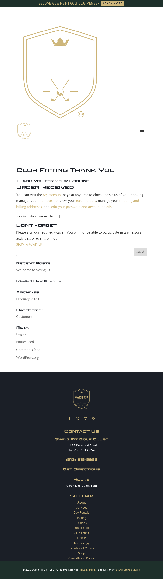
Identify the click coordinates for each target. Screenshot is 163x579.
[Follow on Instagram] (85, 419)
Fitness (81, 538)
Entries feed (25, 342)
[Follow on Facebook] (69, 419)
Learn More (112, 3)
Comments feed (28, 350)
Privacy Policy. (88, 570)
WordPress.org (27, 358)
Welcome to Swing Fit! (33, 270)
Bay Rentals (81, 512)
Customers (24, 317)
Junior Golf (81, 528)
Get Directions (81, 469)
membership (48, 201)
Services (81, 507)
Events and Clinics (81, 548)
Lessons (81, 523)
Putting (81, 518)
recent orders (86, 201)
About (81, 502)
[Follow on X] (77, 419)
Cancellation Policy (81, 558)
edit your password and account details (81, 207)
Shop (81, 553)
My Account (52, 195)
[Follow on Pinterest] (93, 419)
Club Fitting (81, 533)
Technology (82, 543)
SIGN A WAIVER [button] (29, 245)
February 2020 (27, 299)
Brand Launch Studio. (128, 570)
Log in (21, 334)
